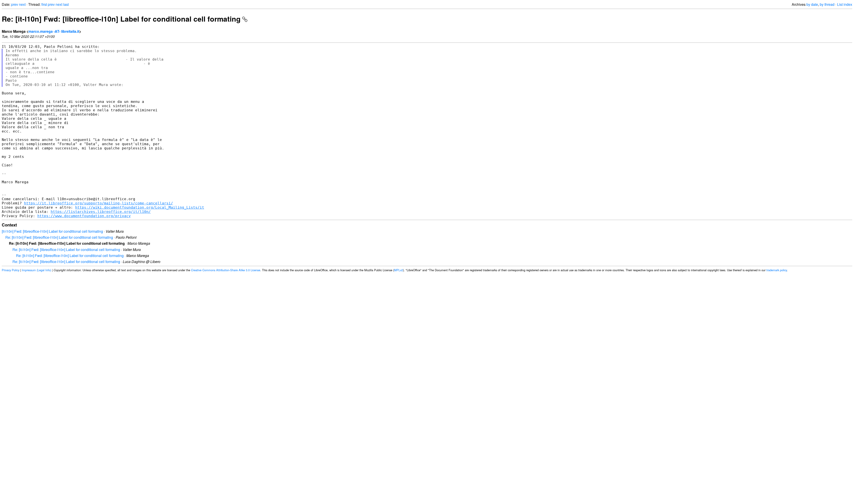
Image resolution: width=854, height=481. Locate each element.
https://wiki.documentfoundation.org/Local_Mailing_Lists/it (139, 207)
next (22, 4)
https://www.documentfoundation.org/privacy (84, 216)
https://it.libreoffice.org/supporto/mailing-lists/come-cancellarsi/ (98, 203)
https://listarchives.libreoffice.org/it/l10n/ (101, 212)
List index (844, 4)
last (66, 4)
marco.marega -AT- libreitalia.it (53, 31)
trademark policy (776, 270)
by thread (827, 4)
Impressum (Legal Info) (36, 270)
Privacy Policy (10, 270)
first (44, 4)
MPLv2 (398, 270)
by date (812, 4)
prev (14, 4)
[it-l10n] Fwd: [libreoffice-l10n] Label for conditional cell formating (52, 231)
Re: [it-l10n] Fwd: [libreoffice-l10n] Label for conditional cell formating (121, 19)
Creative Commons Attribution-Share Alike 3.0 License (225, 270)
